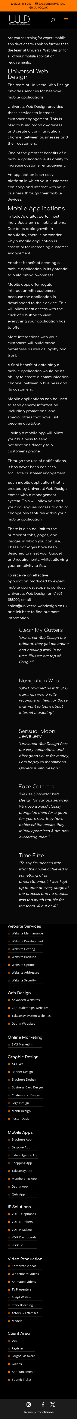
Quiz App (18, 1194)
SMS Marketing (22, 1044)
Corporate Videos (24, 1266)
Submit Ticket (21, 1380)
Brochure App (22, 1139)
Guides (17, 1364)
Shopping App (22, 1163)
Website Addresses (25, 972)
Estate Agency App (25, 1155)
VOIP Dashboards (24, 1237)
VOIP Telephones (24, 1214)
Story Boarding (22, 1305)
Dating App (20, 1186)
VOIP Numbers (22, 1222)
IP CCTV (17, 1245)
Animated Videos (24, 1282)
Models (17, 1321)
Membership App (24, 1179)
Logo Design (20, 1103)
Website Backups (24, 957)
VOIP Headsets (22, 1230)
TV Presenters (21, 1289)
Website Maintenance (27, 933)
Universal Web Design (44, 50)
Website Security (24, 980)
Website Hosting (23, 949)
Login (15, 1340)
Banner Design (22, 1072)
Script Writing (21, 1297)
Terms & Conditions (38, 1412)
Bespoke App (21, 1147)
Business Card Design (27, 1087)
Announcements (23, 1372)
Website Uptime (23, 965)
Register (18, 1348)
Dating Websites (23, 1023)
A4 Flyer (17, 1064)
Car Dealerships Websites (30, 1008)
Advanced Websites (26, 1000)
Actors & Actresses (25, 1313)
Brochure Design (24, 1079)
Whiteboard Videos (25, 1274)
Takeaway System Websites (31, 1016)
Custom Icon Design (26, 1095)
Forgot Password (23, 1356)
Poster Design (21, 1119)
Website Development (27, 941)
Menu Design (21, 1111)
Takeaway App (22, 1171)
